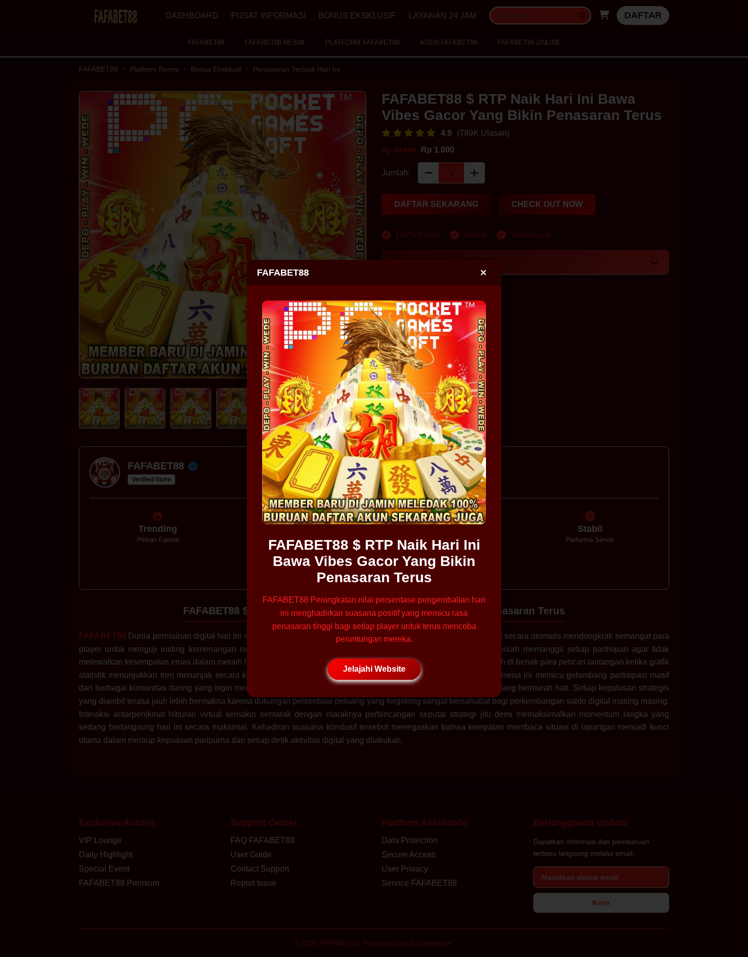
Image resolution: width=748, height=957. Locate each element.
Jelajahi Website (374, 669)
